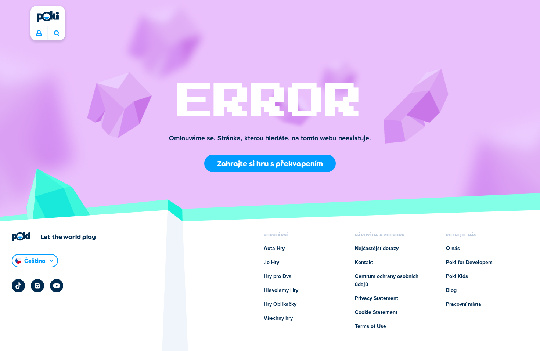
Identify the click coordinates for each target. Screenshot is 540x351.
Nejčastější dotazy (377, 248)
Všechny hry (278, 318)
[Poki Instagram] (37, 285)
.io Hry (271, 262)
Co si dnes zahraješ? (56, 33)
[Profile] (38, 33)
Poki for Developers (469, 262)
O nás (453, 248)
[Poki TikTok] (18, 285)
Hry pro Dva (278, 276)
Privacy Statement (376, 298)
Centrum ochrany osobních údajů (386, 280)
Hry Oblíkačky (280, 304)
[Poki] (48, 16)
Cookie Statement (376, 312)
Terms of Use (370, 326)
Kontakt (364, 262)
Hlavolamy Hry (281, 290)
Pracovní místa (463, 304)
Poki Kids (457, 276)
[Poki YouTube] (56, 285)
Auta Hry (274, 248)
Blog (451, 290)
